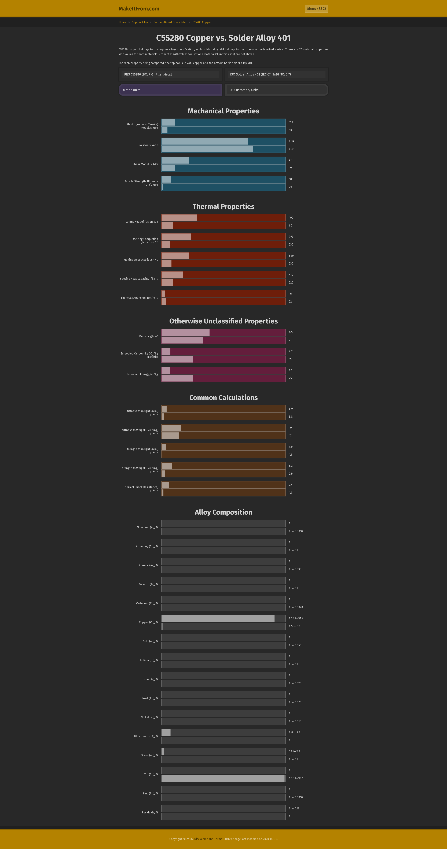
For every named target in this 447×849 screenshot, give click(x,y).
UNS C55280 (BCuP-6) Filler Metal (148, 74)
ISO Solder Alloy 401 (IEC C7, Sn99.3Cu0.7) (260, 74)
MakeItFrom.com (139, 9)
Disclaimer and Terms (208, 839)
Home (122, 22)
